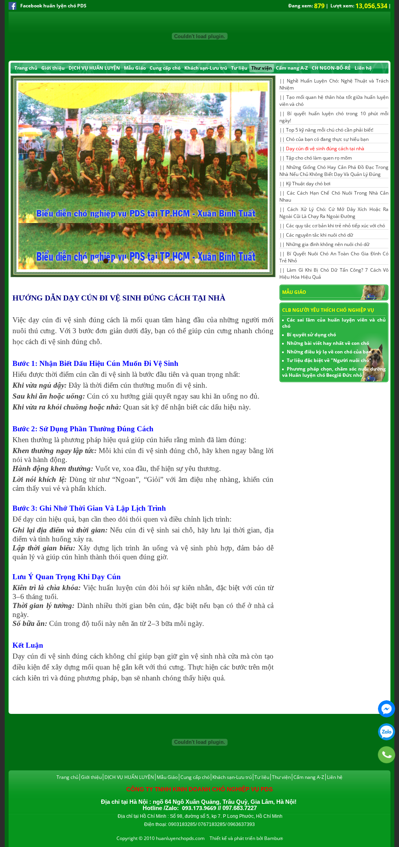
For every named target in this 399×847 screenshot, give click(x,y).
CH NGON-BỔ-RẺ (331, 68)
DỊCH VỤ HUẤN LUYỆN (94, 68)
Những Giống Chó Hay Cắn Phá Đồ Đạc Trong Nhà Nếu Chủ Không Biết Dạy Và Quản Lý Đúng (333, 170)
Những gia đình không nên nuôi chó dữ (327, 244)
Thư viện (261, 68)
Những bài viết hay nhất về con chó (328, 343)
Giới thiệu (53, 68)
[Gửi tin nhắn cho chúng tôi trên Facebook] (386, 708)
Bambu (272, 838)
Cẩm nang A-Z (292, 68)
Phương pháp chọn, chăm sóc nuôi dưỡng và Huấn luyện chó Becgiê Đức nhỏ (334, 372)
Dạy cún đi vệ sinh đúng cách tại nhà (325, 148)
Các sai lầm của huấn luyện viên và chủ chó (334, 322)
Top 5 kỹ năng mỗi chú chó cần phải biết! (329, 130)
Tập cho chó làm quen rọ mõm (319, 158)
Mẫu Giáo (135, 68)
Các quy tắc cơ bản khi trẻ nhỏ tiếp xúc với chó (335, 225)
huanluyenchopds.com (180, 838)
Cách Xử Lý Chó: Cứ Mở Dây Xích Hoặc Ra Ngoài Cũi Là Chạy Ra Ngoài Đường (333, 213)
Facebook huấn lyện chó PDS (53, 5)
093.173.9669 (386, 731)
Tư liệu (239, 68)
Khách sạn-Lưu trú (205, 68)
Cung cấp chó (165, 68)
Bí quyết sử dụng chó (311, 334)
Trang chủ (25, 68)
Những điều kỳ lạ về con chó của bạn (329, 351)
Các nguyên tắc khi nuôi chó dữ (319, 235)
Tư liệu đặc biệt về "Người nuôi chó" (329, 360)
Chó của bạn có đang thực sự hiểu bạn (327, 139)
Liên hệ (363, 68)
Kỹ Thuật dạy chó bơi (308, 183)
